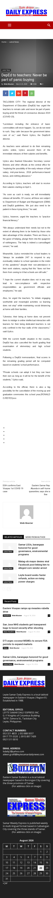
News (6, 648)
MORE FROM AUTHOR (35, 537)
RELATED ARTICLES (13, 537)
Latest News (14, 42)
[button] (49, 25)
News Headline (9, 632)
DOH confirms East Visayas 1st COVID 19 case (13, 488)
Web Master (9, 84)
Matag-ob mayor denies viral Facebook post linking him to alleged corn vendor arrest (33, 564)
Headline (7, 616)
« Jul (5, 883)
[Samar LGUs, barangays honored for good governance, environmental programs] (10, 548)
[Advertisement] (26, 34)
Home (4, 42)
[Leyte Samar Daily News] (26, 10)
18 (14, 868)
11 (14, 862)
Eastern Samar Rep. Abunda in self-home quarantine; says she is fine (39, 490)
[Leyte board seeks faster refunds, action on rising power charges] (10, 578)
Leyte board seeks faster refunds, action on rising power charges (32, 578)
